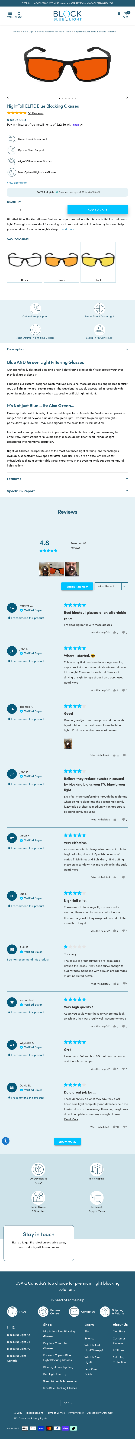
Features (14, 478)
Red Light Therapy (55, 1374)
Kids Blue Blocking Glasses (60, 1388)
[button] (25, 112)
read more (67, 229)
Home (16, 31)
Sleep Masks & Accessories (60, 1381)
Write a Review (79, 587)
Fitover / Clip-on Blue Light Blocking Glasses (57, 1357)
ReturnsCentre (55, 1311)
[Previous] (8, 98)
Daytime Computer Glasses (55, 1345)
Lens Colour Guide (92, 1371)
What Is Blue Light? (92, 1359)
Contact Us (88, 1311)
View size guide (17, 182)
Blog (87, 1331)
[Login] (119, 15)
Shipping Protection (119, 1359)
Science (89, 1338)
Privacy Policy (76, 1412)
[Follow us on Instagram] (13, 1327)
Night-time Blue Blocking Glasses (59, 1333)
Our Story (119, 1331)
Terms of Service (55, 1412)
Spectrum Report (21, 490)
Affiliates (118, 1350)
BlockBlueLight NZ (18, 1334)
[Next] (126, 98)
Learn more (94, 192)
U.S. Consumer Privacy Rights (30, 1418)
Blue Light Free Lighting (58, 1367)
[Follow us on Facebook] (8, 1327)
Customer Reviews (119, 1340)
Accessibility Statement (100, 1412)
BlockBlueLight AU (18, 1348)
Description (16, 349)
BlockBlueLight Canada (16, 1358)
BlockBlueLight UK (18, 1342)
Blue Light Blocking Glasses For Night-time (47, 31)
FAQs (22, 1311)
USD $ (66, 1403)
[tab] (59, 98)
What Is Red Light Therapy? (94, 1347)
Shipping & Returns (118, 1311)
